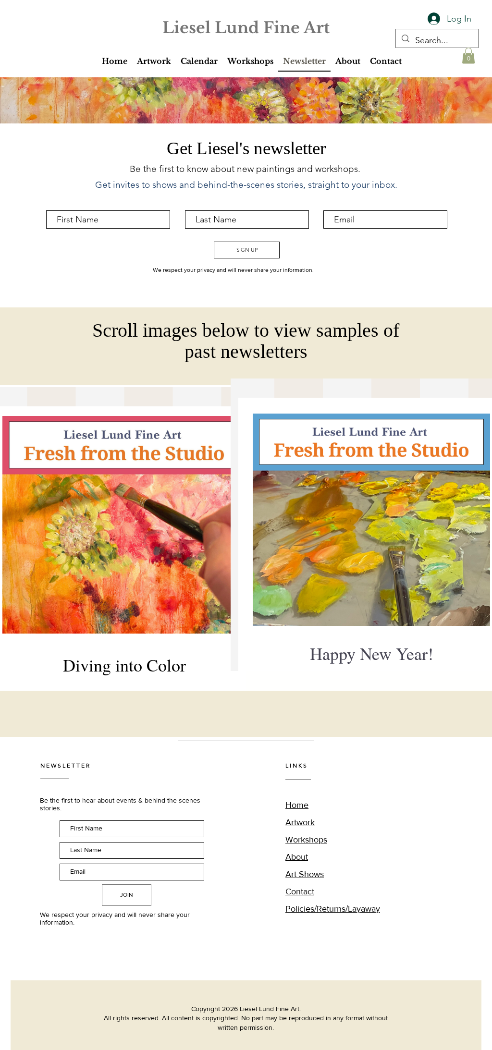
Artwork (300, 822)
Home (296, 805)
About (296, 857)
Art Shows (304, 874)
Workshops (306, 839)
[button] (154, 61)
